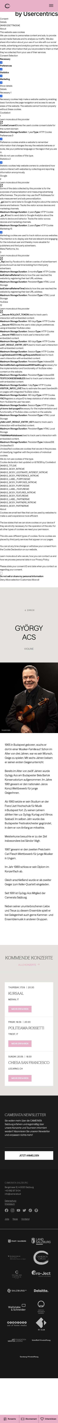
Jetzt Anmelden (29, 1155)
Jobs (7, 1219)
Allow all (35, 579)
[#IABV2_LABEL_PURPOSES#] (15, 479)
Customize (25, 579)
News (15, 1219)
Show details (6, 85)
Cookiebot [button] (5, 114)
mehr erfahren (19, 1009)
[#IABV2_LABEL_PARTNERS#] (14, 499)
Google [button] (3, 177)
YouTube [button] (4, 303)
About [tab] (3, 28)
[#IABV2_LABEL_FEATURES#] (14, 489)
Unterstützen (50, 1419)
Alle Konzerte (27, 964)
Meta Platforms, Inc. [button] (9, 250)
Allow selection (12, 579)
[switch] (1, 69)
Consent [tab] (4, 18)
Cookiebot (50, 462)
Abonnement (31, 1419)
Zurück (31, 610)
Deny (2, 579)
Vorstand (25, 1219)
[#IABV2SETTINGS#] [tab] (10, 25)
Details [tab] (3, 22)
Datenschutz (10, 1200)
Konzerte (12, 1419)
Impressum (10, 1204)
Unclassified (7, 445)
